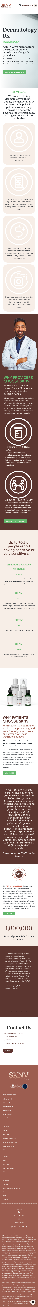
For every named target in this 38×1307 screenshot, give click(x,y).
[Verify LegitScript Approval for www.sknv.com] (24, 1089)
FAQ (4, 1150)
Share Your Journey (8, 1168)
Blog (4, 1196)
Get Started (6, 1134)
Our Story (6, 1184)
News (4, 1192)
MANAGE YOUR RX (27, 6)
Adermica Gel (7, 1099)
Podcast (5, 1199)
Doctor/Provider (11, 1036)
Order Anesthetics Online (15, 1043)
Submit (8, 1051)
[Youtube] (23, 1226)
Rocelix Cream (7, 1114)
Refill (4, 1161)
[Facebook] (11, 1226)
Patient (8, 1040)
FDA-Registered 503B (14, 886)
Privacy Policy (5, 1305)
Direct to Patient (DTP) (10, 1142)
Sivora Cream (7, 1110)
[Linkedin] (19, 1226)
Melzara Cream (8, 1107)
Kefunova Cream (8, 1103)
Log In (5, 1131)
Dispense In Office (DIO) (10, 1138)
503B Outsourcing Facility (11, 1188)
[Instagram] (15, 1226)
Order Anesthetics (8, 1146)
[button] (35, 5)
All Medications (8, 1118)
